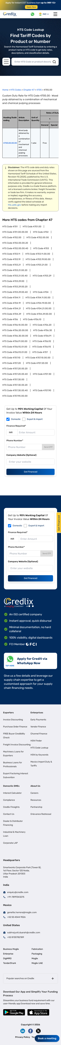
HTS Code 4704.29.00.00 (39, 314)
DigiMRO (7, 958)
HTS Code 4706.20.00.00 (15, 330)
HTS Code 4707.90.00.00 (15, 396)
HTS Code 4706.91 (42, 335)
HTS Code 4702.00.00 (37, 237)
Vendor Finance (38, 726)
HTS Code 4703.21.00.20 (14, 270)
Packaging (37, 953)
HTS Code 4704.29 (11, 314)
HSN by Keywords (39, 754)
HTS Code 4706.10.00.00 (15, 325)
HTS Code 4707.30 (42, 374)
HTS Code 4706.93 (41, 346)
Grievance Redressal (40, 814)
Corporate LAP (10, 843)
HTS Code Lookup (39, 747)
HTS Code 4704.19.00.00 (38, 303)
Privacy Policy (22, 1037)
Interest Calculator (12, 793)
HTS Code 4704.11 (11, 297)
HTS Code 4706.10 (32, 319)
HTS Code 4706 (10, 319)
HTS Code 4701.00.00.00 (15, 232)
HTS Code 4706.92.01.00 (14, 346)
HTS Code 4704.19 (11, 303)
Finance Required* (16, 426)
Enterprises (36, 712)
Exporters (8, 712)
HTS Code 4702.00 (11, 237)
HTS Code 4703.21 (11, 264)
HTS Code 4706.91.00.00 (14, 341)
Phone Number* (14, 440)
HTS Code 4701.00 (32, 226)
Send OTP (48, 447)
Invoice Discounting (13, 719)
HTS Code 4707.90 (42, 390)
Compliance (9, 800)
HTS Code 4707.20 (11, 363)
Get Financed (30, 471)
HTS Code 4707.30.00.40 (15, 390)
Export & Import (35, 419)
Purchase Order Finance (15, 726)
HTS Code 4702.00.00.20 (15, 243)
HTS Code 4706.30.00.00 (15, 335)
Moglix (35, 958)
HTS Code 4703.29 (42, 275)
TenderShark (9, 963)
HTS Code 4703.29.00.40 (15, 292)
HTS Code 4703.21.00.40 (15, 275)
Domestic (16, 419)
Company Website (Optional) (21, 455)
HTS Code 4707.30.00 (13, 379)
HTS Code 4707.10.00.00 (37, 357)
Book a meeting (47, 1038)
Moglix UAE (37, 963)
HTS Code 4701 (10, 226)
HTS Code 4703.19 (11, 259)
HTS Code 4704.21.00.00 (38, 308)
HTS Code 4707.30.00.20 (15, 385)
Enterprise (8, 953)
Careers (34, 793)
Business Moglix (11, 949)
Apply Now (31, 7)
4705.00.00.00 (10, 143)
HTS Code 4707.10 (11, 357)
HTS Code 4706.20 (42, 325)
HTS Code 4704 (40, 292)
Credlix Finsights (11, 807)
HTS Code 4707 (40, 352)
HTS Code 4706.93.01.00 (14, 352)
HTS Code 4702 (40, 232)
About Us (35, 786)
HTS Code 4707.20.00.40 (15, 374)
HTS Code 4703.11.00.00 (37, 254)
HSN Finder (36, 740)
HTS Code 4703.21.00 (37, 264)
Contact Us (8, 814)
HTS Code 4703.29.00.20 (15, 286)
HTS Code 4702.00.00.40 (15, 248)
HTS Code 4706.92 (42, 341)
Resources (35, 800)
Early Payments (38, 719)
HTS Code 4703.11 (11, 254)
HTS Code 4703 (41, 248)
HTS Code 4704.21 (11, 308)
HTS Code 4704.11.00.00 (37, 297)
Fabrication (37, 949)
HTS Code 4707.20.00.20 (15, 368)
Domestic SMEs (11, 786)
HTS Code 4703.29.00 (13, 281)
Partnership (36, 807)
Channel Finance (38, 733)
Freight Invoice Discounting (16, 744)
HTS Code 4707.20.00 (37, 363)
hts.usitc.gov (14, 205)
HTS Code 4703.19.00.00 (38, 259)
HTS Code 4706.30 (42, 330)
